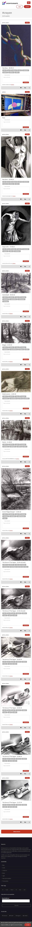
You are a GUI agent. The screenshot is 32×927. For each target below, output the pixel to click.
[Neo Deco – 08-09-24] (16, 45)
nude (20, 398)
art (9, 70)
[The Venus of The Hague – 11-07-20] (16, 790)
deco (17, 72)
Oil (16, 889)
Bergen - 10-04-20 (7, 345)
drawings (6, 299)
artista (18, 613)
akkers (5, 297)
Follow (27, 22)
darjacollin (25, 249)
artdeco (11, 72)
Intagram (19, 915)
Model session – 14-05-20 (9, 394)
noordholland (14, 349)
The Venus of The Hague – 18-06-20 (12, 756)
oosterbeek (21, 299)
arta (13, 613)
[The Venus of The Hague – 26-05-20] (16, 647)
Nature (12, 889)
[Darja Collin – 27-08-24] (16, 225)
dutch (27, 349)
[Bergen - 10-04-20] (16, 333)
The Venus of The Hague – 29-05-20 (12, 708)
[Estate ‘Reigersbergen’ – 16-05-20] (16, 489)
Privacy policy (5, 881)
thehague (13, 446)
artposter (25, 70)
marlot (19, 446)
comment (26, 82)
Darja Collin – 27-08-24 (8, 247)
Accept (27, 924)
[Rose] (16, 105)
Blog (3, 865)
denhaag (6, 301)
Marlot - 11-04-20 (7, 442)
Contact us (4, 870)
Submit (27, 6)
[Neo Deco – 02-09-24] (16, 157)
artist (19, 249)
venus (25, 567)
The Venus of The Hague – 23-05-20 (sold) (13, 611)
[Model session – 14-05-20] (16, 381)
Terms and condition (6, 878)
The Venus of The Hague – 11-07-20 (12, 802)
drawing (23, 297)
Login (19, 6)
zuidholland (13, 299)
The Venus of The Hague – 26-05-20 (12, 659)
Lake (24, 889)
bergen (21, 349)
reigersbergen (21, 516)
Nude (20, 889)
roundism (17, 251)
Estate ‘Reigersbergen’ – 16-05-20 (11, 512)
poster (5, 72)
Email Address (6, 898)
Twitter (11, 915)
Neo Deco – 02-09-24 (8, 179)
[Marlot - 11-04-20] (16, 430)
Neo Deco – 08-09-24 (8, 68)
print (19, 70)
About (3, 873)
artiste (13, 249)
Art (2, 889)
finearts (11, 297)
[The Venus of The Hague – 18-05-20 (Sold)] (16, 550)
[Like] (21, 88)
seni (10, 615)
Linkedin (25, 915)
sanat (14, 615)
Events (3, 867)
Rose (3, 118)
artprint (14, 70)
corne (17, 297)
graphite (26, 398)
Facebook (5, 915)
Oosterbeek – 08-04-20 (8, 295)
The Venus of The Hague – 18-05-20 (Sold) (14, 562)
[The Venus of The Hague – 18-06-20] (16, 744)
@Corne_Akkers (5, 22)
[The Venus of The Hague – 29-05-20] (16, 695)
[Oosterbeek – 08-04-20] (16, 283)
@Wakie (4, 92)
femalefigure (14, 398)
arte (5, 70)
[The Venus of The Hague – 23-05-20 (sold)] (16, 598)
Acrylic (7, 889)
